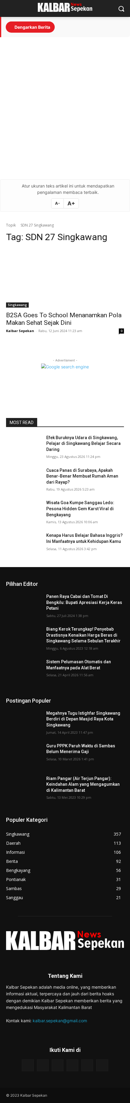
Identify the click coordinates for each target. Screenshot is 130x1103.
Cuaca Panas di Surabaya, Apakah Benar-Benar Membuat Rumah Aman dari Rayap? (82, 476)
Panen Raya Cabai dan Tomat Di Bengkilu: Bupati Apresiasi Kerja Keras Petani (84, 602)
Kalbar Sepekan (20, 330)
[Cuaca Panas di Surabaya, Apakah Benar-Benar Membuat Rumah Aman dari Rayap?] (23, 480)
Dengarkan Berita (32, 27)
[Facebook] (28, 1065)
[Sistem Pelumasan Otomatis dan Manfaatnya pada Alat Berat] (23, 671)
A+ (71, 203)
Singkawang (17, 305)
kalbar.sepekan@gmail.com (60, 1020)
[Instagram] (43, 1065)
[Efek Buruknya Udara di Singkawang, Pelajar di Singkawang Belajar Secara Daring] (23, 447)
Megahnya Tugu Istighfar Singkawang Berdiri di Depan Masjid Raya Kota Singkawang (83, 719)
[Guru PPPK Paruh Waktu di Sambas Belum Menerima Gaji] (23, 755)
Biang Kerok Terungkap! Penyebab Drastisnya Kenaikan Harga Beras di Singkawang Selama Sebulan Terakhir (83, 635)
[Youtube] (57, 1065)
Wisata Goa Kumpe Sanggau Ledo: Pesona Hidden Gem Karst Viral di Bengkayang (80, 508)
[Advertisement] (65, 108)
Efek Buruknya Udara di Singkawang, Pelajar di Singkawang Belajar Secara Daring (83, 443)
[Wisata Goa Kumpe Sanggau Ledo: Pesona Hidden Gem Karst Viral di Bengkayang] (23, 512)
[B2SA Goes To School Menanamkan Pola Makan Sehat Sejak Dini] (65, 278)
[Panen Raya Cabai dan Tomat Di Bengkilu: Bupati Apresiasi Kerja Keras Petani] (23, 606)
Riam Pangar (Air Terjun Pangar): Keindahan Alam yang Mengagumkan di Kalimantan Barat (83, 784)
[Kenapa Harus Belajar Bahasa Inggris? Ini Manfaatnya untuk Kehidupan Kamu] (23, 545)
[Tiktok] (72, 1065)
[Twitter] (87, 1065)
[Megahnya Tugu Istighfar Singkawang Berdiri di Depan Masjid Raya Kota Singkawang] (23, 722)
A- (57, 203)
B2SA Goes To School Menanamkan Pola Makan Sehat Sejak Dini (64, 319)
